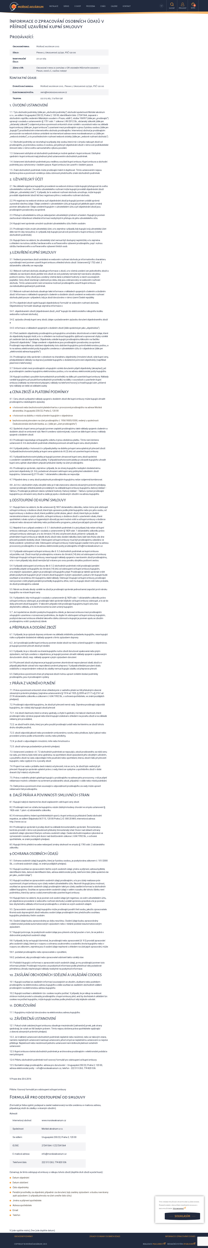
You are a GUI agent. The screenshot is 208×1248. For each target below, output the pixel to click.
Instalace (53, 6)
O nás (103, 6)
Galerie (114, 6)
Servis (66, 6)
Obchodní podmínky (23, 1236)
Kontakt (127, 6)
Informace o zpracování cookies (180, 1236)
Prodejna (90, 6)
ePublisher (188, 1244)
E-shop (78, 6)
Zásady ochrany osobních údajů (104, 1236)
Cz (161, 6)
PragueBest (158, 1244)
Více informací (178, 1208)
